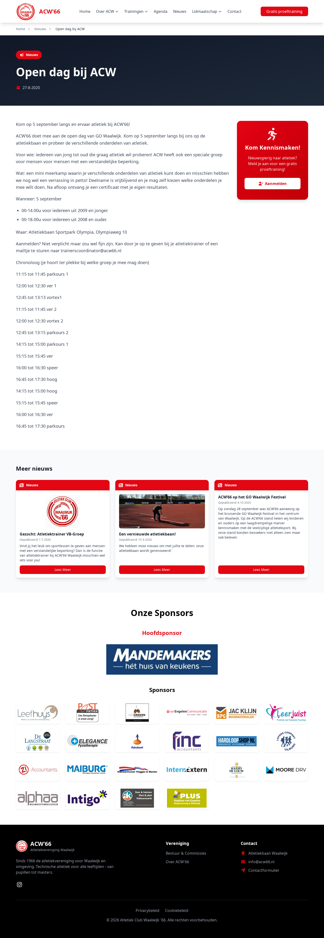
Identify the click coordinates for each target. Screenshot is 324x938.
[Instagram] (19, 884)
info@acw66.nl (261, 861)
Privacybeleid (147, 910)
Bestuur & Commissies (186, 853)
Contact (234, 11)
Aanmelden (276, 183)
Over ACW (105, 11)
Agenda (160, 11)
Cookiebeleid (176, 910)
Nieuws (179, 11)
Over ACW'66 (177, 861)
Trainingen (133, 11)
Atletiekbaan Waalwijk (268, 853)
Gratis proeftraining (284, 11)
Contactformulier (263, 870)
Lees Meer (63, 569)
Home (84, 11)
